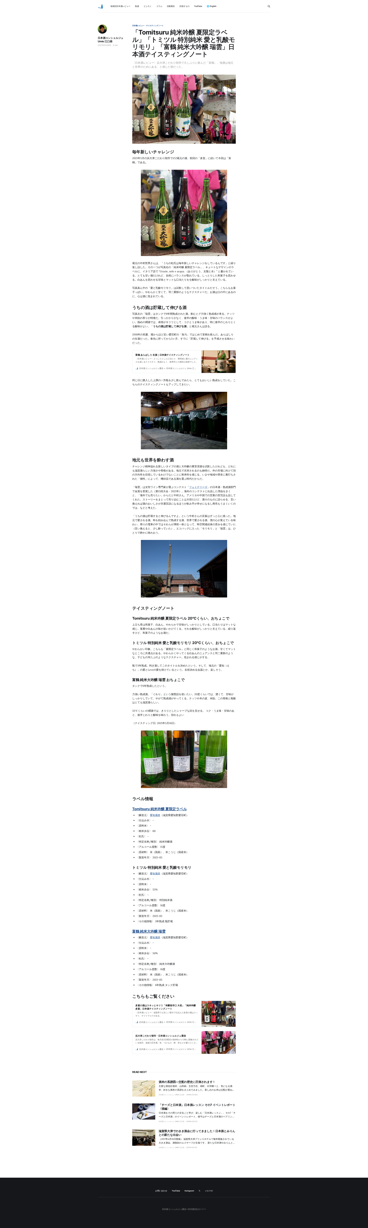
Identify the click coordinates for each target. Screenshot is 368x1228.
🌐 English (211, 6)
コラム (159, 6)
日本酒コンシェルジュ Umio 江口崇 (110, 39)
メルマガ (209, 1190)
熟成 (137, 6)
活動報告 (171, 6)
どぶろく (148, 6)
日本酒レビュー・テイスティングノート (148, 25)
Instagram (189, 1190)
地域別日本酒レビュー (120, 6)
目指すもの (184, 6)
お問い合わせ (161, 1190)
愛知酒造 (155, 815)
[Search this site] (269, 6)
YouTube (198, 6)
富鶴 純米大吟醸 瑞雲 (148, 931)
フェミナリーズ (198, 487)
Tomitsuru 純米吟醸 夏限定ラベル (159, 809)
